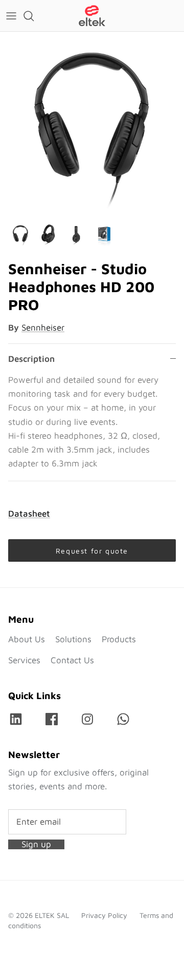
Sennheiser (42, 327)
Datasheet (29, 513)
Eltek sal (52, 915)
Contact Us (72, 660)
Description (31, 359)
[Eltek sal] (92, 15)
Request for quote (92, 550)
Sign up (36, 844)
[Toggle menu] (11, 16)
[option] (92, 124)
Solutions (73, 639)
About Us (26, 639)
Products (119, 639)
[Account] (150, 16)
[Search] (33, 16)
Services (24, 660)
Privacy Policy (104, 915)
